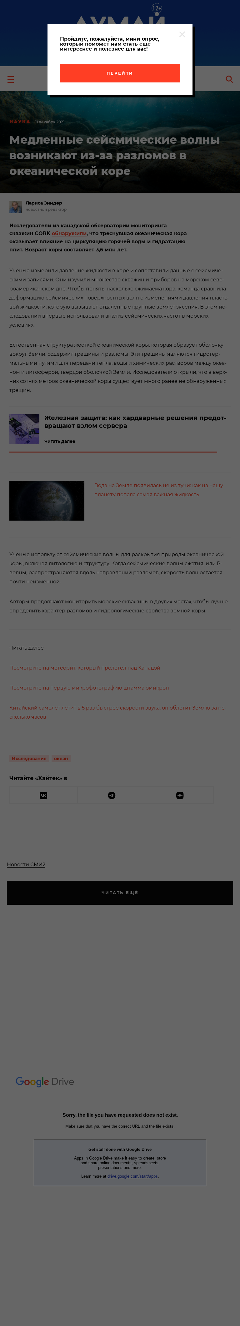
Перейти (120, 73)
